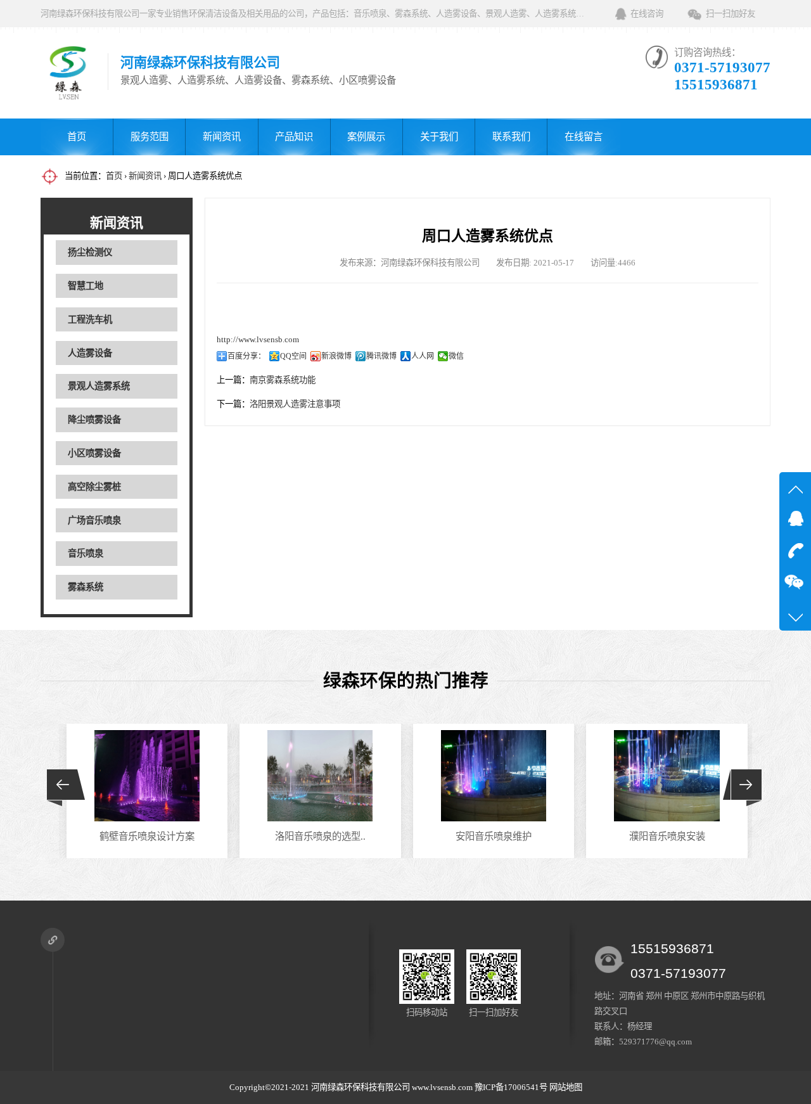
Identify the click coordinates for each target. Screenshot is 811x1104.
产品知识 (294, 136)
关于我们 (439, 136)
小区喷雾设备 (94, 453)
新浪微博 (336, 356)
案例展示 (366, 136)
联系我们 (511, 136)
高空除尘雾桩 (94, 487)
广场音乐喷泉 (94, 520)
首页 (76, 136)
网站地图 (565, 1087)
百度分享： (246, 356)
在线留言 (584, 136)
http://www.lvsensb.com (258, 339)
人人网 (422, 356)
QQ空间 (293, 356)
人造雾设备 (90, 353)
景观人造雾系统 (99, 386)
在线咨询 (646, 13)
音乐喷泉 (85, 553)
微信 (456, 356)
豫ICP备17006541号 (512, 1087)
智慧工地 (85, 286)
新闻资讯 (222, 136)
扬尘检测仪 (90, 252)
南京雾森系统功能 (283, 380)
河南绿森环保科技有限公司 (360, 1087)
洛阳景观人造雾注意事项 (295, 404)
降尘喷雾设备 (94, 419)
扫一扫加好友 (730, 13)
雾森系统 (85, 587)
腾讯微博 (381, 356)
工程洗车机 (90, 319)
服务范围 (150, 136)
